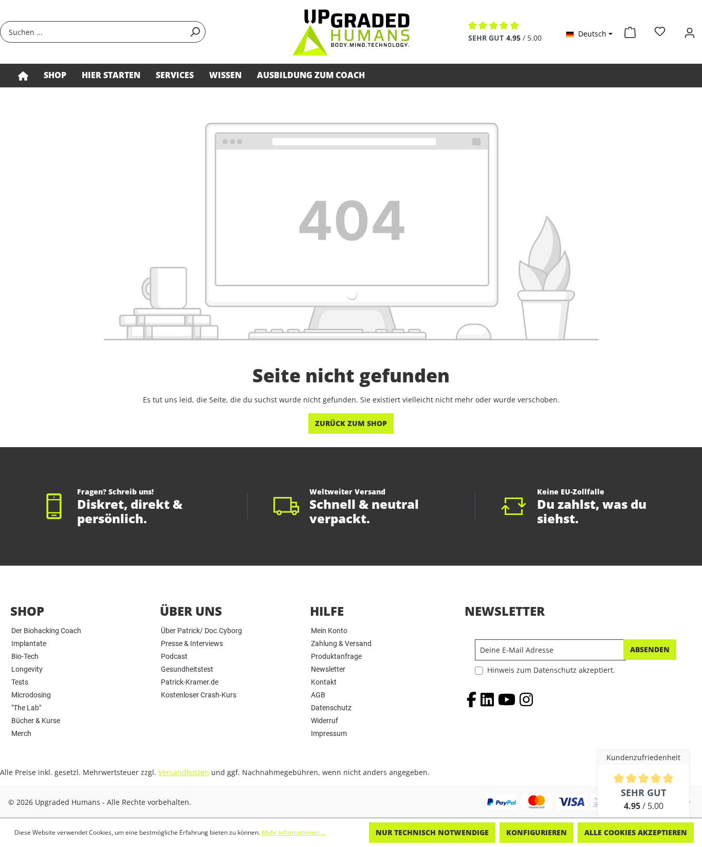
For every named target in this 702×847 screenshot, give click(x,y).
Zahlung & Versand (341, 643)
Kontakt (324, 682)
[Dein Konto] (689, 31)
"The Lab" (26, 708)
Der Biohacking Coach (46, 631)
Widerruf (324, 720)
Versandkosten (183, 772)
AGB (318, 695)
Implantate (28, 643)
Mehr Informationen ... (293, 832)
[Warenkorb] (630, 30)
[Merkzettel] (660, 31)
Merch (21, 733)
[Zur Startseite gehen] (351, 32)
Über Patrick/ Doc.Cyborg (201, 631)
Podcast (174, 656)
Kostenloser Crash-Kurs (198, 695)
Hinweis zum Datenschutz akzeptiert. (551, 670)
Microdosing (31, 695)
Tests (19, 682)
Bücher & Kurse (35, 720)
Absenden (650, 649)
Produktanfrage (336, 656)
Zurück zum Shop (351, 423)
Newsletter (328, 669)
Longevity (27, 669)
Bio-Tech (25, 656)
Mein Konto (329, 631)
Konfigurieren (536, 832)
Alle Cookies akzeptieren (635, 832)
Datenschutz (331, 708)
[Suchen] (194, 32)
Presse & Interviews (192, 643)
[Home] (23, 75)
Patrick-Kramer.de (189, 682)
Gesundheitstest (187, 669)
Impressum (329, 733)
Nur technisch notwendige (432, 832)
